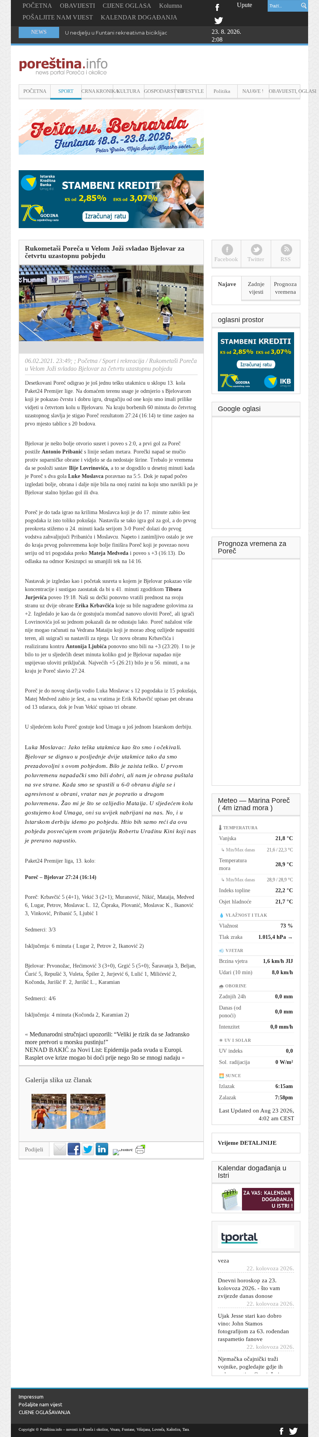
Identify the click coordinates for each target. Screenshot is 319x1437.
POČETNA (37, 5)
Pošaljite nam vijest (40, 1404)
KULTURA (128, 91)
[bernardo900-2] (111, 131)
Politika (222, 91)
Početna (87, 361)
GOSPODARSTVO (159, 91)
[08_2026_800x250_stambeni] (111, 198)
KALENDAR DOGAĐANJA (139, 17)
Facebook (217, 6)
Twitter (219, 19)
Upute (244, 5)
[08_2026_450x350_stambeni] (256, 361)
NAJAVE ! (252, 91)
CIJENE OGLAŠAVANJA (44, 1412)
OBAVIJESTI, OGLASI (284, 91)
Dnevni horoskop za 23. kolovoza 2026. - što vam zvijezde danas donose (249, 1272)
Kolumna (170, 5)
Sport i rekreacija (123, 361)
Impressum (31, 1396)
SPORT (66, 91)
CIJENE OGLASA (127, 5)
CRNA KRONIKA (97, 91)
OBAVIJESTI (77, 5)
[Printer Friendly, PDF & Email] (140, 1149)
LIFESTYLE (191, 91)
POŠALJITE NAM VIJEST (58, 17)
